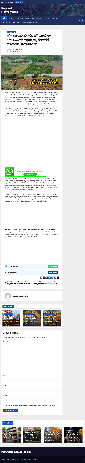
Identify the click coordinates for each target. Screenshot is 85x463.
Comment (6, 341)
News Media (18, 49)
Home (10, 18)
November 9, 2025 (73, 437)
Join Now (54, 266)
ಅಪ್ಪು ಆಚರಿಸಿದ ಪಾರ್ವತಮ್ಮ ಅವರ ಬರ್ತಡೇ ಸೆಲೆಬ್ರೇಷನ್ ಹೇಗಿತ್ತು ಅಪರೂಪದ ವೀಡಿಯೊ (45, 283)
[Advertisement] (32, 130)
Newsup (25, 459)
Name (5, 375)
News (48, 18)
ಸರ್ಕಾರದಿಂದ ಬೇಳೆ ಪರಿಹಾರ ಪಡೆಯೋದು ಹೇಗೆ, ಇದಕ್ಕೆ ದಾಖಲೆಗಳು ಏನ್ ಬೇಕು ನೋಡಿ (18, 283)
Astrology (36, 18)
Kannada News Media (16, 452)
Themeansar (32, 459)
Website (5, 395)
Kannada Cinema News (31, 22)
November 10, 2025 (53, 437)
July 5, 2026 (10, 437)
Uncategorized (11, 32)
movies (55, 18)
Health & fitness (22, 18)
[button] (79, 20)
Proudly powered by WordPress (9, 459)
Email (5, 385)
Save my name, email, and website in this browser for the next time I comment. (30, 405)
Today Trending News (11, 22)
